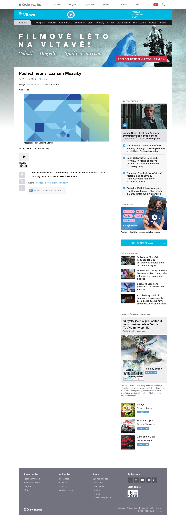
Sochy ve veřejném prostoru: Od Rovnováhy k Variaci (150, 287)
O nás (110, 22)
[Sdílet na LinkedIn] (22, 188)
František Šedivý (60, 183)
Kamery (135, 17)
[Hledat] (163, 4)
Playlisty (80, 22)
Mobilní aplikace (66, 490)
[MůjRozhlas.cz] (24, 90)
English (159, 508)
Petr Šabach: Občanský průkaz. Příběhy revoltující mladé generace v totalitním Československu (146, 148)
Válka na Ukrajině (32, 479)
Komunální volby (32, 482)
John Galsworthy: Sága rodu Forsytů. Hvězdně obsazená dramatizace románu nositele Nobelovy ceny (143, 162)
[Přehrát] (24, 157)
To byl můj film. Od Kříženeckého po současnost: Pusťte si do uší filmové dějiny (150, 261)
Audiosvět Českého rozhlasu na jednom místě (140, 232)
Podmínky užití (147, 508)
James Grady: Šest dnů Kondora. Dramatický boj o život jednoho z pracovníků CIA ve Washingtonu (141, 136)
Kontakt (96, 494)
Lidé (90, 22)
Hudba (152, 22)
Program (72, 5)
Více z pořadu (129, 253)
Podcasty (63, 486)
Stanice (106, 5)
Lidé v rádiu (98, 486)
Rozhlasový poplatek (102, 498)
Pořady (52, 22)
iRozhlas (57, 5)
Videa (162, 22)
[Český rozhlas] (30, 4)
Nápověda (98, 482)
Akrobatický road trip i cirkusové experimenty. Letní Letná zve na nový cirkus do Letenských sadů (151, 299)
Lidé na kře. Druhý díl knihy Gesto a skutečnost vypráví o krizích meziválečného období (152, 274)
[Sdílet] (26, 166)
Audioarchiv (137, 15)
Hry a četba (139, 22)
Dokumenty (123, 22)
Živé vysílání (128, 220)
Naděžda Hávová (43, 183)
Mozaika (43, 79)
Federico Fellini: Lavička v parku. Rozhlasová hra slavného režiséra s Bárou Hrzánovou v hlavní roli (145, 191)
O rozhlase (122, 5)
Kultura (23, 22)
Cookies (121, 508)
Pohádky (127, 216)
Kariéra (96, 490)
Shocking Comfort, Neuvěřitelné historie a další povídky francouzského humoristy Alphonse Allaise (144, 177)
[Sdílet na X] (22, 181)
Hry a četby (128, 211)
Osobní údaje (133, 508)
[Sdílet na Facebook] (22, 175)
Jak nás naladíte (100, 479)
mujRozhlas (90, 5)
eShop (27, 490)
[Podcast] (21, 166)
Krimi (139, 211)
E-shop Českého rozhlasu (136, 314)
